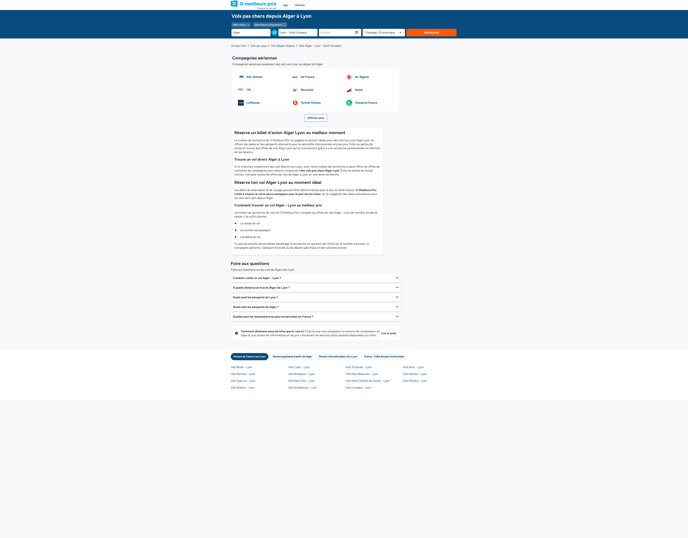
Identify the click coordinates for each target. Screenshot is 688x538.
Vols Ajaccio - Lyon (243, 380)
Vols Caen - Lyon (299, 367)
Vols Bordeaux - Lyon (301, 374)
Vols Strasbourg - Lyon (302, 387)
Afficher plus (315, 118)
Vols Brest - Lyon (241, 367)
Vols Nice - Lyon (413, 367)
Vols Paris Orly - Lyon (301, 380)
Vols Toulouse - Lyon (358, 367)
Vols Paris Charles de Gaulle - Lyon (367, 380)
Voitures (300, 5)
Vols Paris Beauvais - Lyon (361, 374)
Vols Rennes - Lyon (243, 374)
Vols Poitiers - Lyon (415, 380)
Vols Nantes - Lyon (415, 374)
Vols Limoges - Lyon (358, 387)
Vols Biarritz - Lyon (243, 387)
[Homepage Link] (253, 3)
